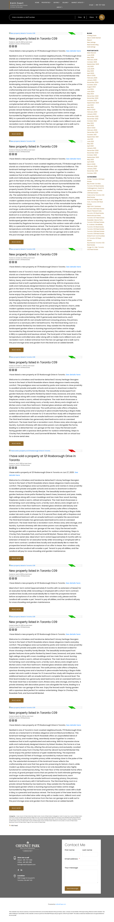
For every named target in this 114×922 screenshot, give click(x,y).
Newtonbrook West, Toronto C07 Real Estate (33, 819)
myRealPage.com (60, 904)
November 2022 (92, 119)
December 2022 (92, 116)
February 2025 (92, 78)
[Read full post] (45, 34)
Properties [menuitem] (46, 3)
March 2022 (91, 128)
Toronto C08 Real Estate (34, 820)
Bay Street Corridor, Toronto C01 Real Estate (42, 816)
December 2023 (92, 96)
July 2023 (90, 105)
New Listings (91, 42)
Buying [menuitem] (56, 3)
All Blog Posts (91, 36)
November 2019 (92, 171)
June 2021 (90, 141)
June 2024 (90, 91)
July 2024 (90, 89)
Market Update (77, 3)
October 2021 (91, 135)
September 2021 (93, 137)
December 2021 (92, 132)
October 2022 (92, 121)
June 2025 (90, 69)
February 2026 (92, 60)
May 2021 (90, 144)
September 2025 (93, 64)
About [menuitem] (59, 7)
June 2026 (90, 55)
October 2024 (92, 85)
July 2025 (90, 66)
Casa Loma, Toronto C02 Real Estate (17, 817)
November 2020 (92, 153)
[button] (18, 870)
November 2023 (92, 98)
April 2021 (90, 146)
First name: (70, 850)
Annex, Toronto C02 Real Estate (23, 816)
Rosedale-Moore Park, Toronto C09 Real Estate (55, 819)
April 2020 (90, 162)
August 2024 (91, 87)
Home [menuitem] (37, 3)
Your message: (71, 867)
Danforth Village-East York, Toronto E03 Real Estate (39, 817)
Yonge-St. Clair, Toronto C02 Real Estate (36, 822)
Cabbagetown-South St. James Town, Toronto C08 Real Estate (67, 816)
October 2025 (92, 62)
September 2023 (93, 103)
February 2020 (92, 166)
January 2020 (92, 169)
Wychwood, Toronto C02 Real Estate (17, 822)
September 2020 (93, 157)
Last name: (87, 850)
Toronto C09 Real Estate (22, 44)
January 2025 (92, 80)
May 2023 (90, 107)
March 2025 (91, 76)
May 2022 (90, 123)
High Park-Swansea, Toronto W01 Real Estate (62, 817)
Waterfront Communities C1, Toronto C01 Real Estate (65, 820)
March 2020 (91, 164)
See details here (73, 51)
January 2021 (91, 148)
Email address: (71, 859)
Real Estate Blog (92, 45)
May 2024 (90, 94)
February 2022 (92, 130)
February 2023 (92, 112)
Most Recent (91, 53)
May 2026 (90, 57)
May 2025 (90, 71)
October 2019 (91, 173)
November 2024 (92, 82)
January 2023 (91, 114)
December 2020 (93, 150)
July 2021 (90, 139)
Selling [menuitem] (65, 3)
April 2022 (90, 125)
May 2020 (90, 160)
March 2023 (91, 110)
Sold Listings (91, 47)
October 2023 (92, 101)
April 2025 (90, 73)
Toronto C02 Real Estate (22, 820)
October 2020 (92, 155)
